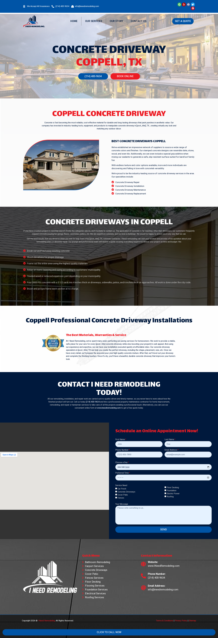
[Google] (179, 4)
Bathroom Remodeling (97, 562)
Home (73, 21)
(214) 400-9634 (62, 6)
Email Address (171, 450)
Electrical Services (95, 593)
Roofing (170, 496)
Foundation (171, 490)
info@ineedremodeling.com (87, 6)
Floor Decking (173, 487)
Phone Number (121, 450)
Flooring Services (94, 586)
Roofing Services (94, 597)
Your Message (121, 504)
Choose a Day (121, 462)
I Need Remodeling (46, 620)
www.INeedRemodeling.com (164, 566)
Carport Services (94, 566)
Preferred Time (122, 473)
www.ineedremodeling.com (109, 407)
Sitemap (192, 620)
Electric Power (173, 493)
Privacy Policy (181, 620)
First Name (120, 439)
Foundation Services (96, 589)
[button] (183, 21)
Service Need (121, 485)
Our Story (116, 21)
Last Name (169, 439)
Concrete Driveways (126, 491)
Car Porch (122, 488)
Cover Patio (123, 494)
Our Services (93, 21)
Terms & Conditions (164, 620)
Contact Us (138, 21)
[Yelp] (184, 4)
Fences (121, 497)
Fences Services (94, 578)
